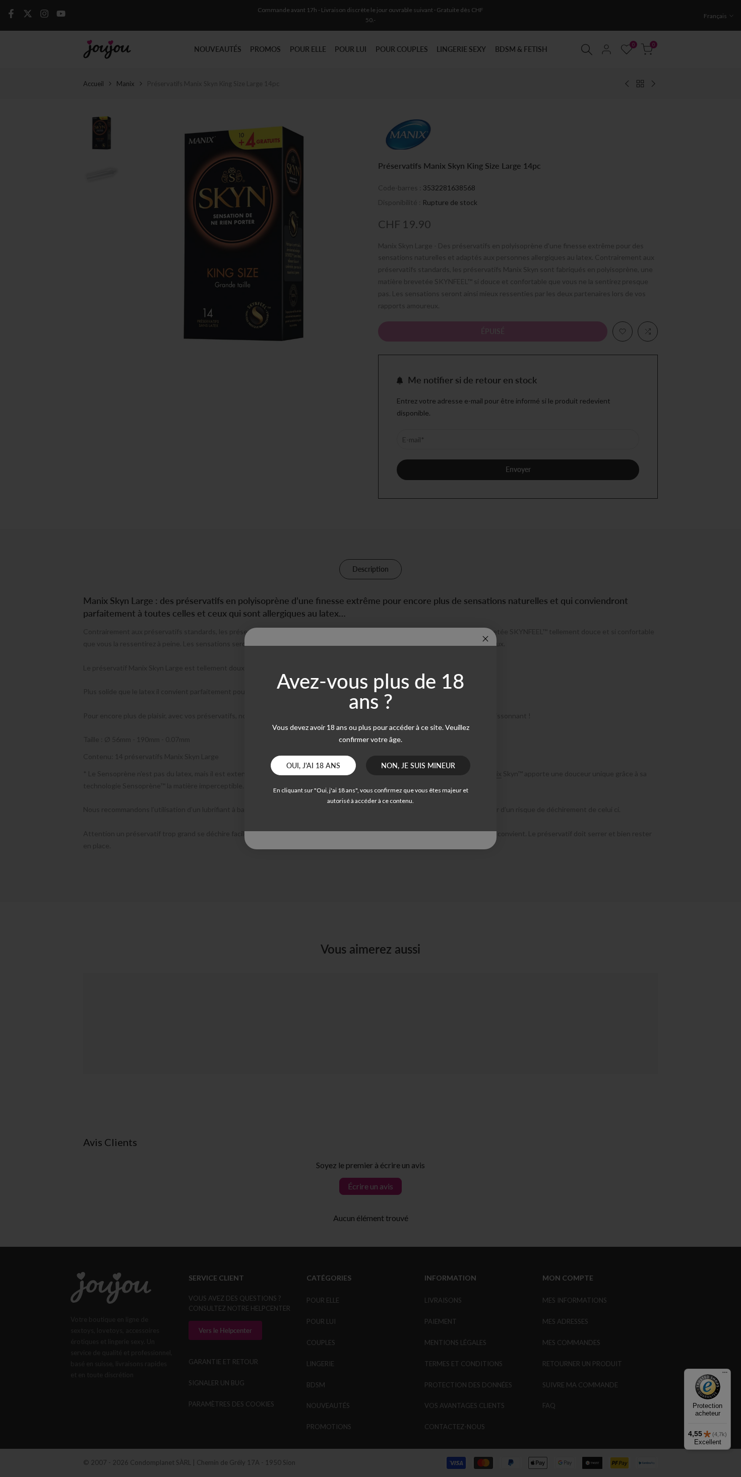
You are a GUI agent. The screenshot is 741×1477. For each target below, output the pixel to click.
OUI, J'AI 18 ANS (313, 765)
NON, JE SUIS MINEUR (418, 765)
